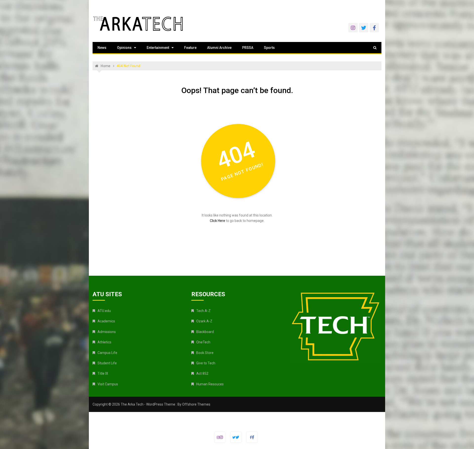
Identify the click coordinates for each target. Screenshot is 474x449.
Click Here (217, 221)
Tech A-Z (203, 311)
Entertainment (158, 48)
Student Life (107, 363)
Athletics (104, 342)
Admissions (107, 332)
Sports (269, 48)
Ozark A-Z (204, 321)
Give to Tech (205, 363)
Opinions (124, 48)
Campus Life (107, 353)
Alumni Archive (219, 48)
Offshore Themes (196, 404)
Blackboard (205, 332)
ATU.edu (104, 311)
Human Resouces (210, 384)
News (102, 48)
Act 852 (202, 373)
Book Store (205, 353)
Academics (106, 321)
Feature (190, 48)
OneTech (203, 342)
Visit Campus (108, 384)
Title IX (103, 373)
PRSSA (247, 48)
